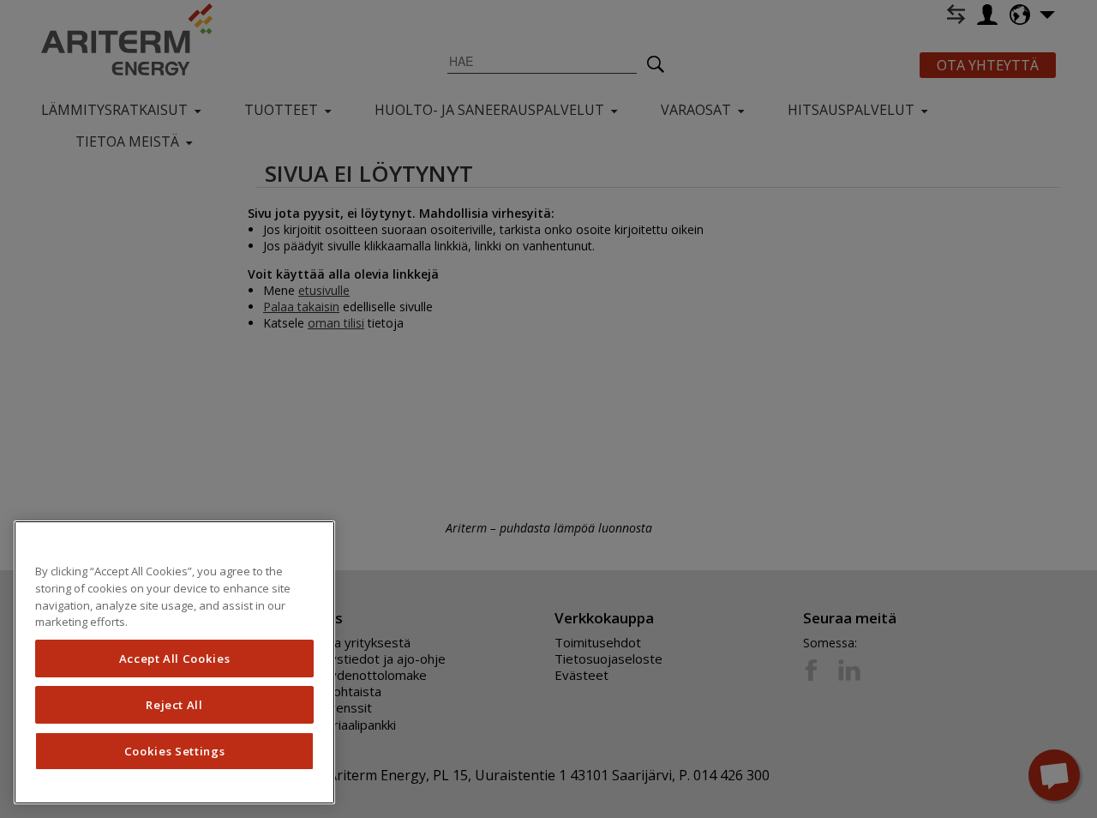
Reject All (174, 705)
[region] (174, 662)
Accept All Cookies (175, 658)
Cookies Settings (174, 751)
